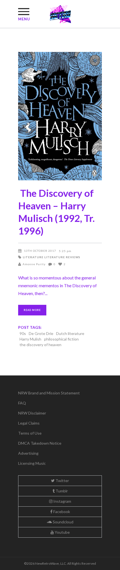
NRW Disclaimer (32, 413)
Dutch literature (70, 333)
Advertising (28, 453)
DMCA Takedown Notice (39, 443)
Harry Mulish (30, 339)
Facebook (61, 511)
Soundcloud (62, 521)
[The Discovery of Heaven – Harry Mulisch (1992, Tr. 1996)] (60, 116)
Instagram (61, 501)
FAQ (22, 403)
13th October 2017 (40, 250)
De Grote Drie (41, 333)
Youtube (62, 532)
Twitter (62, 480)
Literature (33, 257)
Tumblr (61, 490)
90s (23, 333)
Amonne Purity (34, 264)
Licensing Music (32, 463)
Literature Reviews (62, 257)
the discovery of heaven (40, 344)
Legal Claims (29, 423)
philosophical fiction (61, 339)
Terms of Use (30, 433)
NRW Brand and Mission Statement (49, 393)
